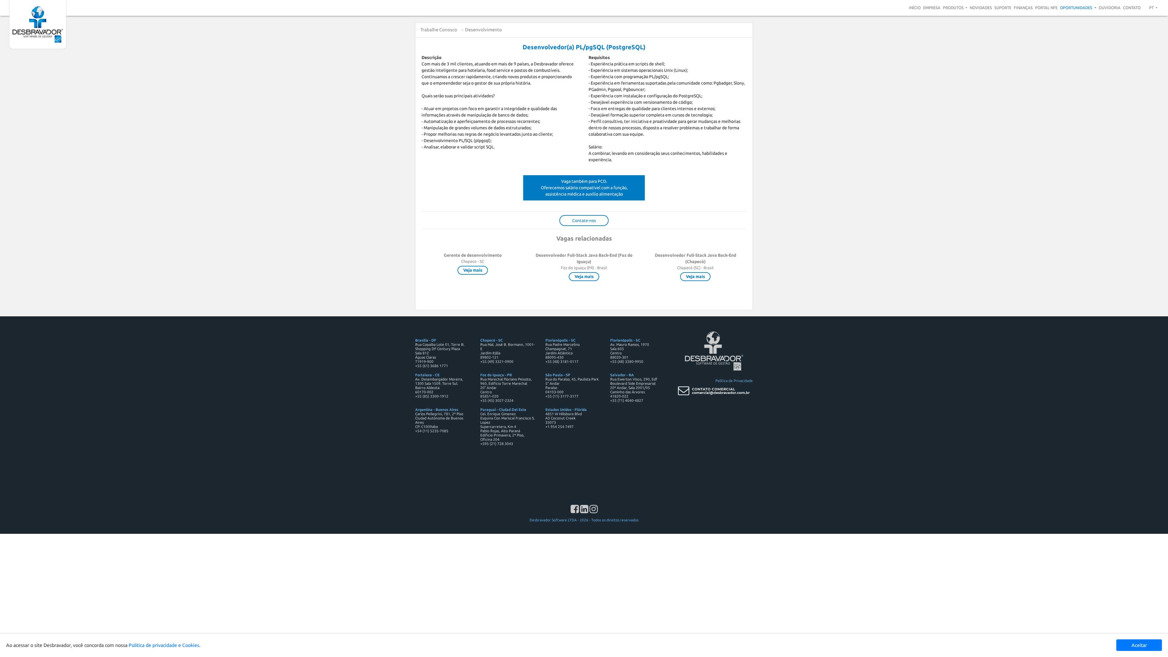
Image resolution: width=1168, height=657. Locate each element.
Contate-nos (584, 220)
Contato (1132, 7)
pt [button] (1152, 7)
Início (915, 7)
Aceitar (1139, 645)
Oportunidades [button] (1076, 7)
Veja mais (472, 270)
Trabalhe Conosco (438, 29)
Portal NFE (1046, 7)
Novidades (981, 7)
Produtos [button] (954, 7)
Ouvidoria (1110, 7)
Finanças (1023, 7)
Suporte (1002, 7)
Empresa (931, 7)
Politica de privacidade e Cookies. (164, 645)
